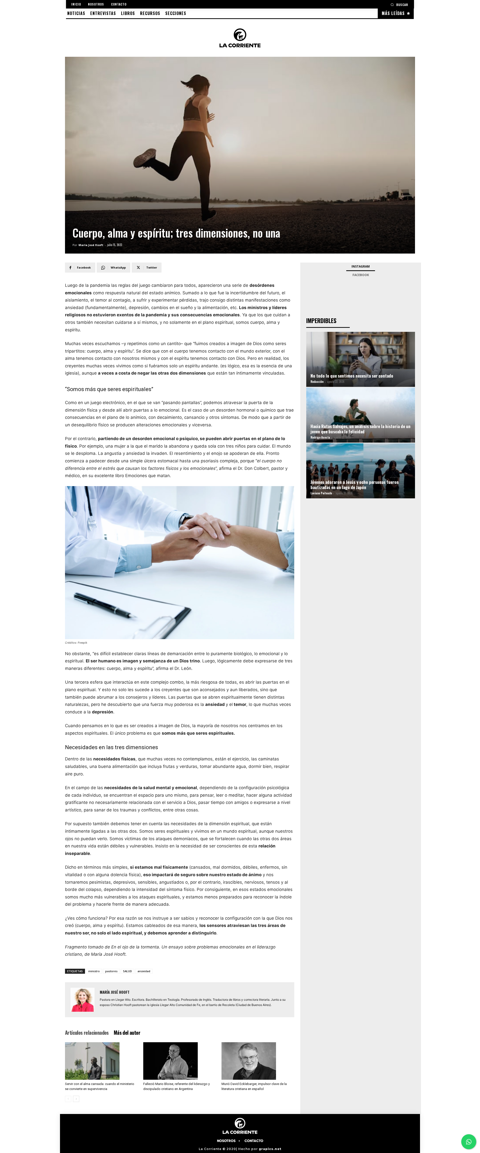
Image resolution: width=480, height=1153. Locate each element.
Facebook (360, 275)
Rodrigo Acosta (320, 437)
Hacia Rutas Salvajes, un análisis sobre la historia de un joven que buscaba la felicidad (360, 429)
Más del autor (127, 1032)
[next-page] (76, 1099)
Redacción (317, 382)
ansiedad (144, 971)
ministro (94, 971)
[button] (399, 4)
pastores (111, 971)
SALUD (127, 971)
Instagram (361, 266)
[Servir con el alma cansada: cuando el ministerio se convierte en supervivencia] (101, 1061)
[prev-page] (68, 1099)
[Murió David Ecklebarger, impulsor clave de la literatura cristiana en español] (258, 1061)
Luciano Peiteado (321, 493)
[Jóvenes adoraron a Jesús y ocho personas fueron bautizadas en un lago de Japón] (360, 477)
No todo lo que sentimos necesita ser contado (351, 376)
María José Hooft (90, 245)
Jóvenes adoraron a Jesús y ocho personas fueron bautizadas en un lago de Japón (354, 484)
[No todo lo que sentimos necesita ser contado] (360, 365)
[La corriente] (240, 38)
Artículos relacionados (87, 1032)
